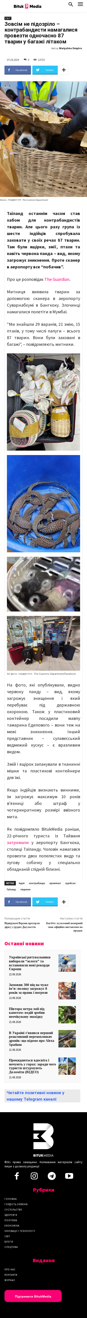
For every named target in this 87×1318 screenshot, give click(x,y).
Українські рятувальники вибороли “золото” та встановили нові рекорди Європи (29, 963)
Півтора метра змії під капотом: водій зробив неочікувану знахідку (27, 1012)
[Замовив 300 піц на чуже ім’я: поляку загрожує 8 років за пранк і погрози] (67, 990)
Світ (7, 18)
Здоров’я (10, 1215)
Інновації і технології (19, 1231)
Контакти (10, 1274)
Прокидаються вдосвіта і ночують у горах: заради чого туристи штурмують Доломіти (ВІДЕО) (32, 1066)
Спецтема (11, 1247)
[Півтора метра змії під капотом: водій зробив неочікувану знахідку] (67, 1014)
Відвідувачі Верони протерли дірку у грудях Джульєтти (22, 925)
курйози (70, 883)
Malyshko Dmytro (70, 48)
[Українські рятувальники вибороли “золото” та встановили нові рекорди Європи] (67, 963)
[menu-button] (80, 5)
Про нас (10, 1269)
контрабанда (37, 883)
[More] (63, 70)
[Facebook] (16, 1177)
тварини (25, 889)
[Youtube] (69, 1177)
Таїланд (11, 889)
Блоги (8, 1241)
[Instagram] (34, 1177)
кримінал (55, 883)
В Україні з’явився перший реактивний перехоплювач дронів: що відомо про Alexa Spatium (31, 1039)
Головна (10, 1199)
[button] (70, 5)
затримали (18, 842)
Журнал (9, 1280)
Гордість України (16, 1204)
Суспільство (13, 1209)
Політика (10, 1220)
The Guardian (56, 279)
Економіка (11, 1225)
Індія (21, 883)
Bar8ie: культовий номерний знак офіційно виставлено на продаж (64, 927)
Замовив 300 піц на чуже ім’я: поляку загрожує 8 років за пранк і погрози (28, 988)
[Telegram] (51, 1177)
